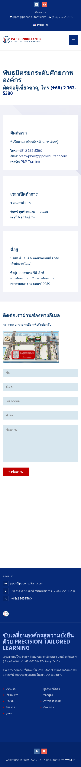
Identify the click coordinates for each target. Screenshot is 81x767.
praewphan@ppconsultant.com (43, 156)
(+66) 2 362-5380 (29, 150)
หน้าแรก (10, 689)
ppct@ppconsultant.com (26, 583)
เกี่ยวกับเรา (12, 695)
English (42, 25)
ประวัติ (10, 701)
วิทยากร (10, 707)
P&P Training (30, 161)
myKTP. (70, 760)
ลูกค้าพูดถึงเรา (51, 689)
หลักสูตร (48, 695)
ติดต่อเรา (48, 707)
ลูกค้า (9, 713)
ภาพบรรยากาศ (52, 701)
